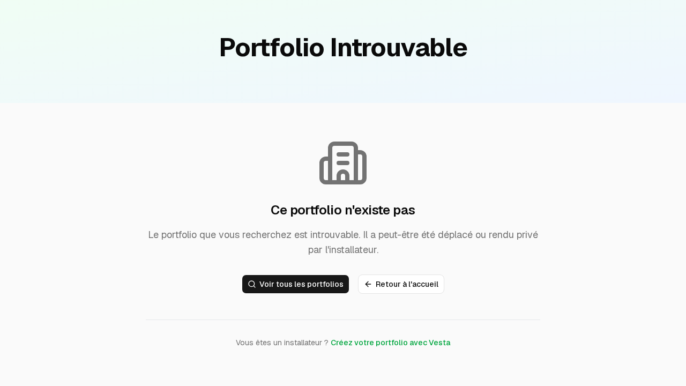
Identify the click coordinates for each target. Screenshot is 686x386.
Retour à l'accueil (407, 284)
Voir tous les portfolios (301, 284)
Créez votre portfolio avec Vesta (390, 342)
